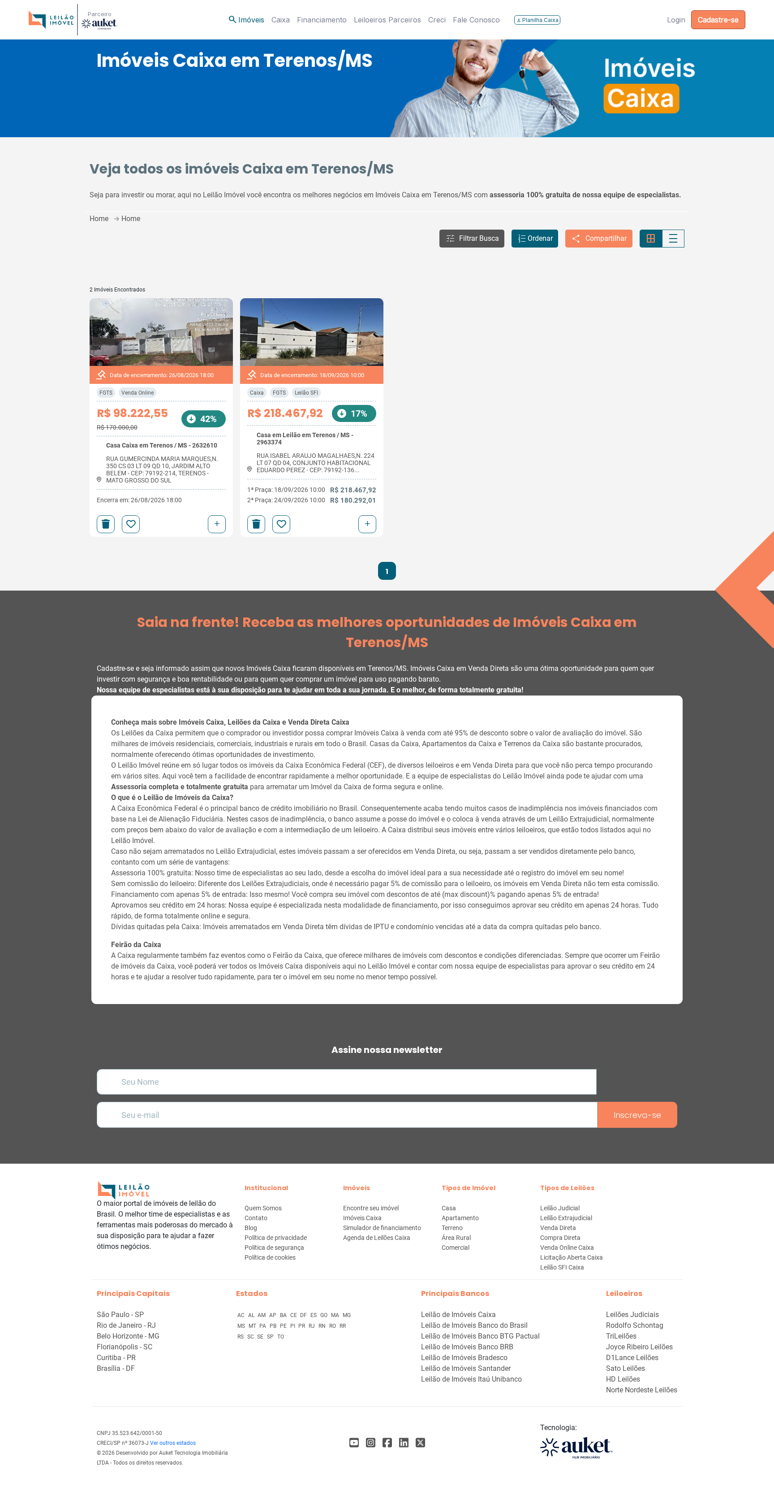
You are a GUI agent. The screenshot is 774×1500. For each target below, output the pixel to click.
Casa (449, 1208)
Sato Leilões (625, 1368)
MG (347, 1315)
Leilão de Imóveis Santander (466, 1368)
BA (284, 1315)
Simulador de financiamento (382, 1227)
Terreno (452, 1227)
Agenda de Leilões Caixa (376, 1237)
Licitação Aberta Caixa (571, 1257)
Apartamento (460, 1218)
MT (253, 1326)
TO (280, 1337)
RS (241, 1337)
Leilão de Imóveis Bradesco (464, 1357)
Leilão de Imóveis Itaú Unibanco (471, 1379)
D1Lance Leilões (632, 1357)
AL (252, 1315)
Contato (256, 1218)
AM (262, 1315)
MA (335, 1315)
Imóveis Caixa (362, 1218)
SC (251, 1337)
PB (274, 1326)
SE (261, 1337)
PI (293, 1326)
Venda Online (137, 393)
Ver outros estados (173, 1443)
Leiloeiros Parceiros (387, 19)
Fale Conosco (476, 19)
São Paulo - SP (120, 1314)
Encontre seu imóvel (371, 1208)
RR (343, 1326)
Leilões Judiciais (632, 1314)
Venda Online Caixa (567, 1247)
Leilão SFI (306, 393)
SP (271, 1337)
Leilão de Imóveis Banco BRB (467, 1347)
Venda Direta (558, 1227)
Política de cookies (270, 1257)
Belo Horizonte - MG (128, 1336)
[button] (471, 239)
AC (241, 1315)
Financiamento (322, 19)
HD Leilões (623, 1379)
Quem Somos (263, 1208)
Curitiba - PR (116, 1357)
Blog (251, 1227)
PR (302, 1326)
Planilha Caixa (537, 20)
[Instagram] (370, 1442)
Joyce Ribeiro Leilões (639, 1347)
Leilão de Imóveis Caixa (458, 1314)
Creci (437, 19)
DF (304, 1315)
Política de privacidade (276, 1237)
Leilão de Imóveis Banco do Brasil (474, 1325)
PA (263, 1326)
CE (294, 1315)
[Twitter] (420, 1442)
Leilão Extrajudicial (566, 1218)
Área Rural (456, 1237)
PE (284, 1326)
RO (333, 1326)
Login (676, 19)
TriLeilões (621, 1336)
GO (324, 1315)
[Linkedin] (403, 1442)
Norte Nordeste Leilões (641, 1390)
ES (314, 1315)
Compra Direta (560, 1237)
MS (241, 1326)
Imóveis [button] (246, 20)
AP (273, 1315)
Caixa (280, 19)
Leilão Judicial (560, 1208)
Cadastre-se (718, 19)
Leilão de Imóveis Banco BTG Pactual (480, 1336)
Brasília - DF (116, 1368)
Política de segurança (274, 1247)
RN (322, 1326)
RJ (312, 1326)
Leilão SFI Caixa (562, 1267)
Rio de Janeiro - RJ (126, 1325)
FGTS (105, 393)
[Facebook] (354, 1442)
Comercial (455, 1247)
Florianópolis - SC (124, 1347)
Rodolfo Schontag (634, 1325)
